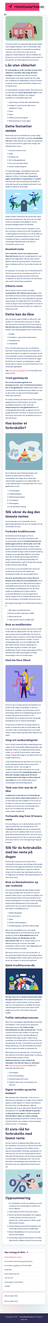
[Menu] (5, 14)
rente (13, 752)
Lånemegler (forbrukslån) (14, 1282)
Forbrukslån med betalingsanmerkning (18, 1261)
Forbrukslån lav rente (13, 1257)
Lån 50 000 (9, 1278)
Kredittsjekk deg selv (12, 1274)
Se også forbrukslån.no (18, 371)
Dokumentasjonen (15, 1065)
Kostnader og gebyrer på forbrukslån (18, 1265)
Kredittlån (8, 1270)
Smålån (7, 1286)
